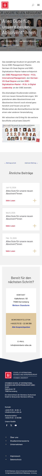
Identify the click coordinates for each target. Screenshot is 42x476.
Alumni (15, 45)
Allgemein (6, 45)
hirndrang (34, 473)
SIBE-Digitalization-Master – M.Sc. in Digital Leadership (19, 84)
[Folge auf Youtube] (15, 425)
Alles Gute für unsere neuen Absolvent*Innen (19, 192)
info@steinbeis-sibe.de (21, 345)
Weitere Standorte (21, 305)
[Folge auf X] (11, 425)
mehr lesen (10, 201)
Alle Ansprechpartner (21, 327)
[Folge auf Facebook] (7, 425)
